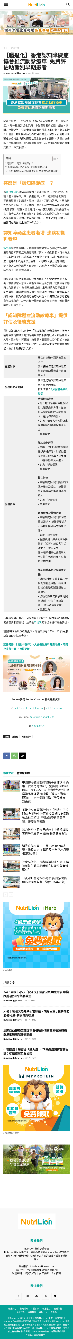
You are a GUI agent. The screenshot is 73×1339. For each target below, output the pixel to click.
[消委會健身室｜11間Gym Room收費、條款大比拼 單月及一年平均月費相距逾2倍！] (11, 850)
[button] (5, 4)
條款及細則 (30, 1273)
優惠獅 (54, 1312)
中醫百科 (35, 1308)
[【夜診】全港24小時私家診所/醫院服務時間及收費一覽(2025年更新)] (11, 882)
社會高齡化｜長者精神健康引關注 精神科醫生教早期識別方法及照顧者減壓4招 (45, 865)
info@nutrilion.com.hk (42, 1266)
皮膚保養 (58, 1308)
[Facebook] (6, 756)
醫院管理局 (12, 191)
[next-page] (11, 894)
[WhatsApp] (14, 756)
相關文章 (8, 773)
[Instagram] (27, 1296)
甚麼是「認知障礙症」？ (20, 163)
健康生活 (15, 47)
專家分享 (43, 1312)
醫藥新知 (24, 1308)
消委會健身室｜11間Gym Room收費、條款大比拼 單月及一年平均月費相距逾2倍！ (45, 849)
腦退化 (15, 736)
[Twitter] (45, 1296)
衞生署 (7, 248)
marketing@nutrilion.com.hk (42, 1269)
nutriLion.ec (37, 708)
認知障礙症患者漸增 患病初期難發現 (27, 167)
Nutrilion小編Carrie (15, 73)
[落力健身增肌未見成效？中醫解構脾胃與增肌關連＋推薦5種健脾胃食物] (11, 834)
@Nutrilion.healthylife (42, 717)
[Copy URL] (22, 756)
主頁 (5, 47)
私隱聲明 (17, 1273)
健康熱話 (12, 1308)
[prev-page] (5, 894)
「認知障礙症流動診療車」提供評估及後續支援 (33, 171)
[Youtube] (54, 1296)
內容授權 (44, 1273)
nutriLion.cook (53, 708)
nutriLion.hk (21, 708)
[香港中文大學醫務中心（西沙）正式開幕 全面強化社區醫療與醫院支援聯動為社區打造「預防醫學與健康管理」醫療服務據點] (11, 814)
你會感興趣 (23, 773)
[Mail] (36, 1296)
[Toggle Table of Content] (54, 159)
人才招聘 (56, 1273)
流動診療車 (26, 736)
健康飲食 (20, 1312)
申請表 (38, 622)
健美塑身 (32, 1312)
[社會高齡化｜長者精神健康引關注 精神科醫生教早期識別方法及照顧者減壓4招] (11, 866)
